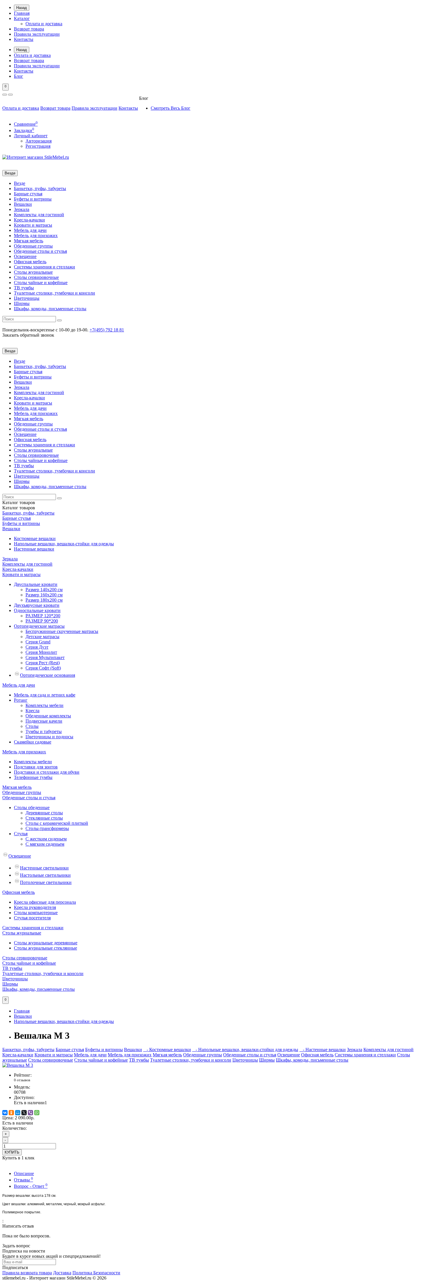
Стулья (21, 833)
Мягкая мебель (28, 240)
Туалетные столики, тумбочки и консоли (54, 292)
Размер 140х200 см (44, 589)
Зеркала (21, 209)
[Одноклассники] (11, 1112)
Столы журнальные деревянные (45, 942)
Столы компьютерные (36, 912)
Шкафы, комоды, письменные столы (50, 308)
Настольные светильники (45, 875)
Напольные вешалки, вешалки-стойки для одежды (64, 543)
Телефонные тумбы (33, 777)
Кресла (32, 710)
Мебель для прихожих (36, 235)
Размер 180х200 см (44, 600)
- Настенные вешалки (322, 1049)
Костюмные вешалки (35, 538)
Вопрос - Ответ (31, 1186)
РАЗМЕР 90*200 (42, 620)
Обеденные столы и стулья (40, 251)
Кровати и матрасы (33, 225)
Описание (24, 1173)
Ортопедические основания (47, 675)
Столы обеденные (32, 807)
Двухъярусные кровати (36, 605)
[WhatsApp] (36, 1112)
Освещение (25, 256)
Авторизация (39, 140)
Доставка (62, 1272)
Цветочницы (26, 298)
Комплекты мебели (44, 705)
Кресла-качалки (29, 219)
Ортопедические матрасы (39, 626)
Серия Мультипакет (45, 657)
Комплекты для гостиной (39, 214)
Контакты (23, 39)
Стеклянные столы (44, 817)
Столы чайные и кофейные (41, 282)
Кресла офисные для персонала (45, 902)
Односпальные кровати (37, 610)
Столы (32, 726)
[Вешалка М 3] (17, 1065)
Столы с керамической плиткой (57, 823)
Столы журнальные (33, 272)
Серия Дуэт (37, 647)
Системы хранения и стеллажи (44, 266)
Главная (22, 13)
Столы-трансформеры (47, 828)
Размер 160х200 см (44, 594)
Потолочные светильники (46, 882)
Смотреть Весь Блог (170, 108)
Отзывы (23, 1179)
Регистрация (38, 146)
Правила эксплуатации (37, 34)
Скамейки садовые (32, 741)
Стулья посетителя (32, 917)
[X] (24, 1112)
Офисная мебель (30, 261)
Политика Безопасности (96, 1272)
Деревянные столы (44, 812)
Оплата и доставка (44, 23)
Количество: (14, 1128)
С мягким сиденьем (45, 844)
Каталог (22, 18)
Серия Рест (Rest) (43, 662)
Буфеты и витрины (33, 198)
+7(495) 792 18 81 (107, 329)
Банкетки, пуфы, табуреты (40, 188)
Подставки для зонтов (36, 766)
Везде (19, 183)
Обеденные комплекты (48, 715)
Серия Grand (38, 641)
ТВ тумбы (24, 287)
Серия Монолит (41, 652)
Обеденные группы (33, 245)
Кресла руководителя (35, 907)
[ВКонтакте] (5, 1112)
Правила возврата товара (27, 1272)
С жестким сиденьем (46, 838)
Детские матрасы (42, 636)
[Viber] (30, 1112)
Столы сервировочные (36, 277)
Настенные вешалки (34, 548)
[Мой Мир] (17, 1112)
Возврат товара (29, 28)
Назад (21, 8)
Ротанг (21, 700)
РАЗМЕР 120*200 (43, 615)
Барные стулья (28, 193)
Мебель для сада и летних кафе (44, 694)
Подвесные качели (44, 721)
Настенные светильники (44, 867)
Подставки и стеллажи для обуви (46, 772)
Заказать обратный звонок (28, 335)
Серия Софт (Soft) (43, 667)
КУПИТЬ (12, 1152)
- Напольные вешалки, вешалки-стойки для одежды (245, 1049)
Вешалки (23, 204)
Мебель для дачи (30, 230)
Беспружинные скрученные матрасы (62, 631)
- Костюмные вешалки (167, 1049)
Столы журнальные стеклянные (45, 947)
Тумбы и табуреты (44, 731)
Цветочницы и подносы (49, 736)
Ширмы (22, 303)
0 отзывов (22, 1080)
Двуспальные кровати (35, 584)
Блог (18, 76)
